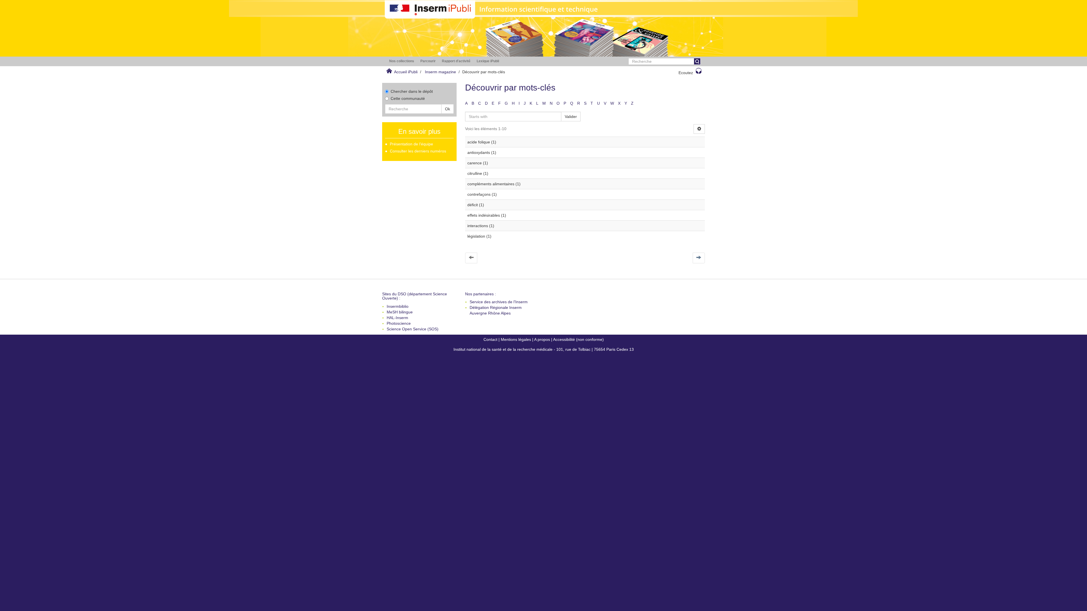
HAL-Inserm (397, 317)
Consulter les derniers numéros (418, 151)
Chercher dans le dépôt (412, 91)
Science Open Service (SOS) (412, 329)
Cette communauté (408, 98)
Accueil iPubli (406, 72)
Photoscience (399, 323)
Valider (571, 116)
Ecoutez (686, 72)
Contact (490, 339)
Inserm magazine (440, 72)
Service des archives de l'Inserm (499, 302)
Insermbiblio (397, 306)
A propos (542, 339)
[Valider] (697, 61)
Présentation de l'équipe (411, 144)
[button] (401, 61)
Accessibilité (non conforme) (578, 339)
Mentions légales (516, 339)
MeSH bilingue (400, 312)
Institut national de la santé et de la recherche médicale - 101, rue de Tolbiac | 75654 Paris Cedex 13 (543, 349)
